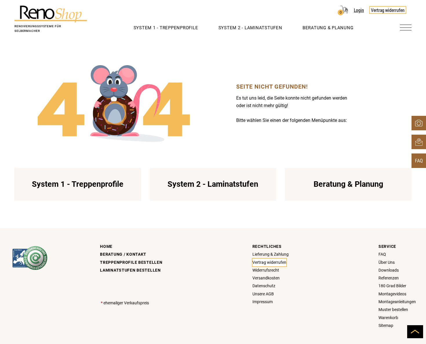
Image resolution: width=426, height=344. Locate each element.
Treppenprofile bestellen (131, 262)
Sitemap (385, 325)
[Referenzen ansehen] (419, 123)
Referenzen (388, 278)
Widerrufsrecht (265, 270)
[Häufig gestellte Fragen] (419, 160)
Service (387, 246)
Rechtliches (267, 246)
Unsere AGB (263, 294)
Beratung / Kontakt (123, 254)
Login (359, 10)
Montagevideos (392, 294)
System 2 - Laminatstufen (250, 27)
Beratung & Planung (328, 27)
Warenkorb (388, 317)
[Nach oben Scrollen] (415, 331)
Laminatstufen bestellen (130, 270)
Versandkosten (266, 278)
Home (106, 246)
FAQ (382, 254)
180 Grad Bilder (392, 285)
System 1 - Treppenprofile (166, 27)
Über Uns (386, 262)
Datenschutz (263, 285)
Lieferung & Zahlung (270, 254)
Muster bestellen (393, 309)
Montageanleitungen (397, 301)
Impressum (262, 301)
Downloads (388, 270)
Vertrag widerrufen (388, 10)
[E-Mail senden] (419, 142)
